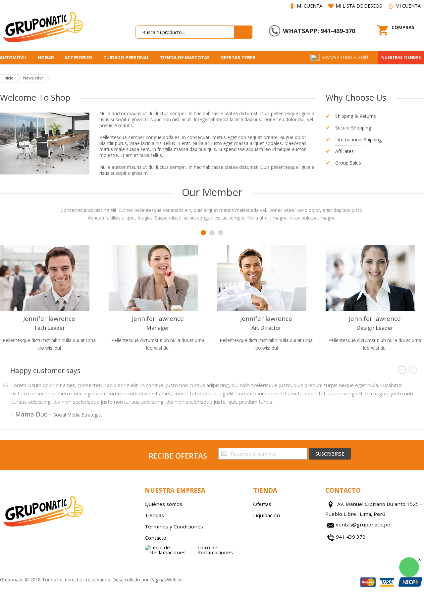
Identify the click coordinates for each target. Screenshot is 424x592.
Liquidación (266, 515)
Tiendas (154, 515)
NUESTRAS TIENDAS (401, 57)
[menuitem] (48, 57)
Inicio (9, 78)
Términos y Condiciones (174, 526)
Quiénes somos (163, 504)
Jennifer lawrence (49, 318)
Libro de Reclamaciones (215, 550)
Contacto (155, 537)
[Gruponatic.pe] (42, 25)
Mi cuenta (309, 6)
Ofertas (262, 504)
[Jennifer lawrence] (49, 278)
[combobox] (185, 32)
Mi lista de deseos (359, 6)
